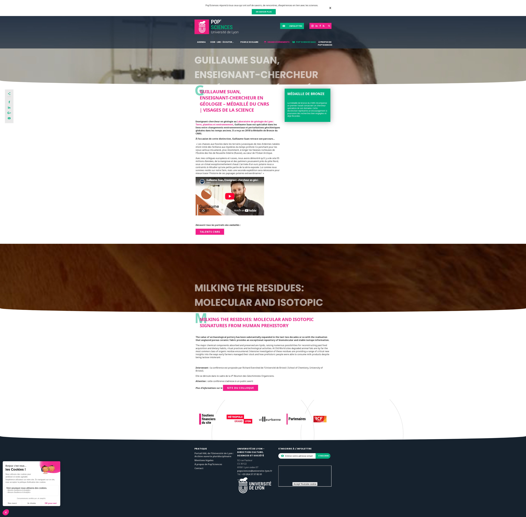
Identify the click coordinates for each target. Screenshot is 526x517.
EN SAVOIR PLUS (264, 11)
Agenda (201, 42)
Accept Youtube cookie (305, 484)
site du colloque (240, 387)
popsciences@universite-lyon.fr (254, 470)
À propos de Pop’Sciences (325, 43)
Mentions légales (204, 460)
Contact (199, 468)
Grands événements (278, 42)
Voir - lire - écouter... (222, 42)
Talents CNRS (210, 231)
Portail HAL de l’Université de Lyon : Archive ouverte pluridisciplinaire (214, 455)
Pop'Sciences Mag (306, 42)
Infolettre (295, 26)
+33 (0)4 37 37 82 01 (251, 474)
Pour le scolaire (249, 42)
